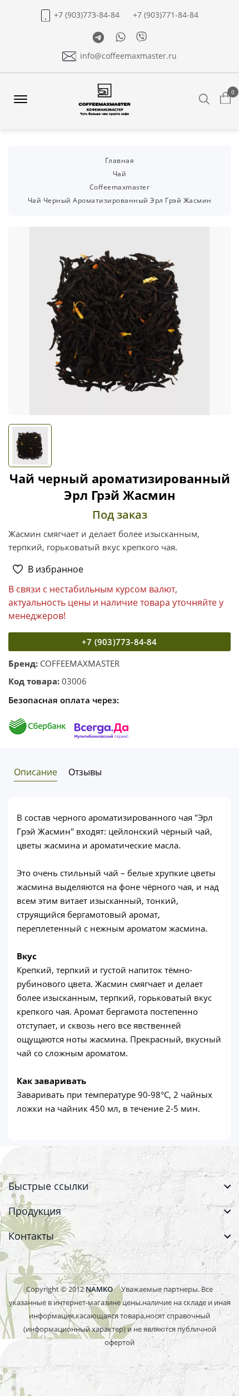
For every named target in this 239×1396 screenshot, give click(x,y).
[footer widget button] (119, 1186)
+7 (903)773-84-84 (87, 15)
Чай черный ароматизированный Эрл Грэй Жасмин (120, 200)
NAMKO (99, 1289)
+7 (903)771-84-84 (165, 15)
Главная (120, 160)
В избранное (55, 569)
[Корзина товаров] (225, 98)
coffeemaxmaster (119, 187)
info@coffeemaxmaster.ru (128, 56)
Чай (120, 173)
